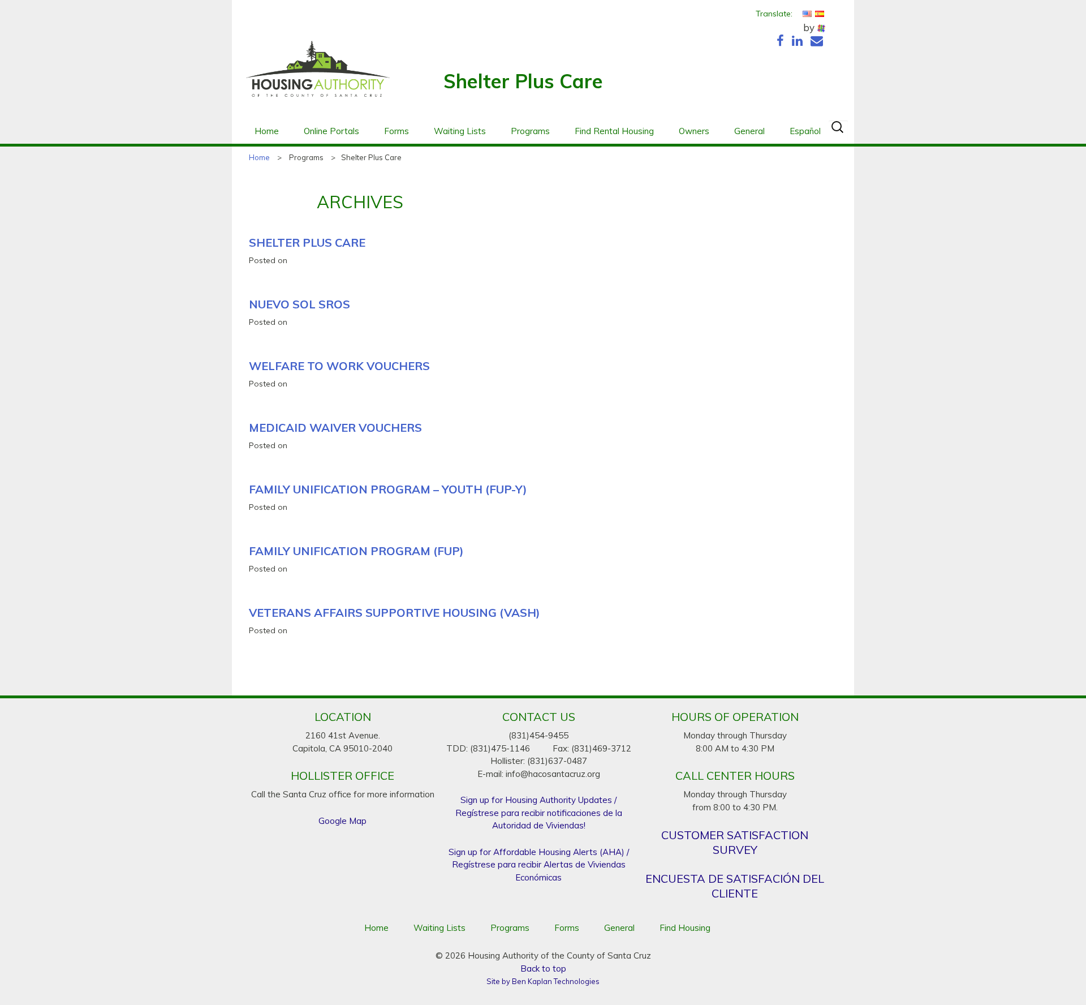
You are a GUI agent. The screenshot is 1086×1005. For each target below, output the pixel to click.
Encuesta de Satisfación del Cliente (734, 885)
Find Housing (685, 927)
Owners (694, 131)
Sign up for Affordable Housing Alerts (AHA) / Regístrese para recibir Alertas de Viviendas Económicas (539, 865)
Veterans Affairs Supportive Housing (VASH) (394, 612)
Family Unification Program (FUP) (356, 551)
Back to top (543, 968)
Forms (396, 131)
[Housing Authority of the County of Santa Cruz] (318, 75)
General (749, 131)
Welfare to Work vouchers (339, 366)
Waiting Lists (460, 131)
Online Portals (331, 131)
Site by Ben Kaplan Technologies (543, 981)
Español (805, 131)
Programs (530, 131)
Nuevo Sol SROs (299, 304)
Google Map (342, 820)
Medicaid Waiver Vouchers (335, 427)
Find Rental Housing (614, 131)
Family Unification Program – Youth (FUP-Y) (388, 489)
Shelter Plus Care (307, 242)
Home (267, 131)
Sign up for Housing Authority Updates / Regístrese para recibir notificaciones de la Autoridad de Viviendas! (538, 812)
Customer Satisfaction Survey (734, 842)
